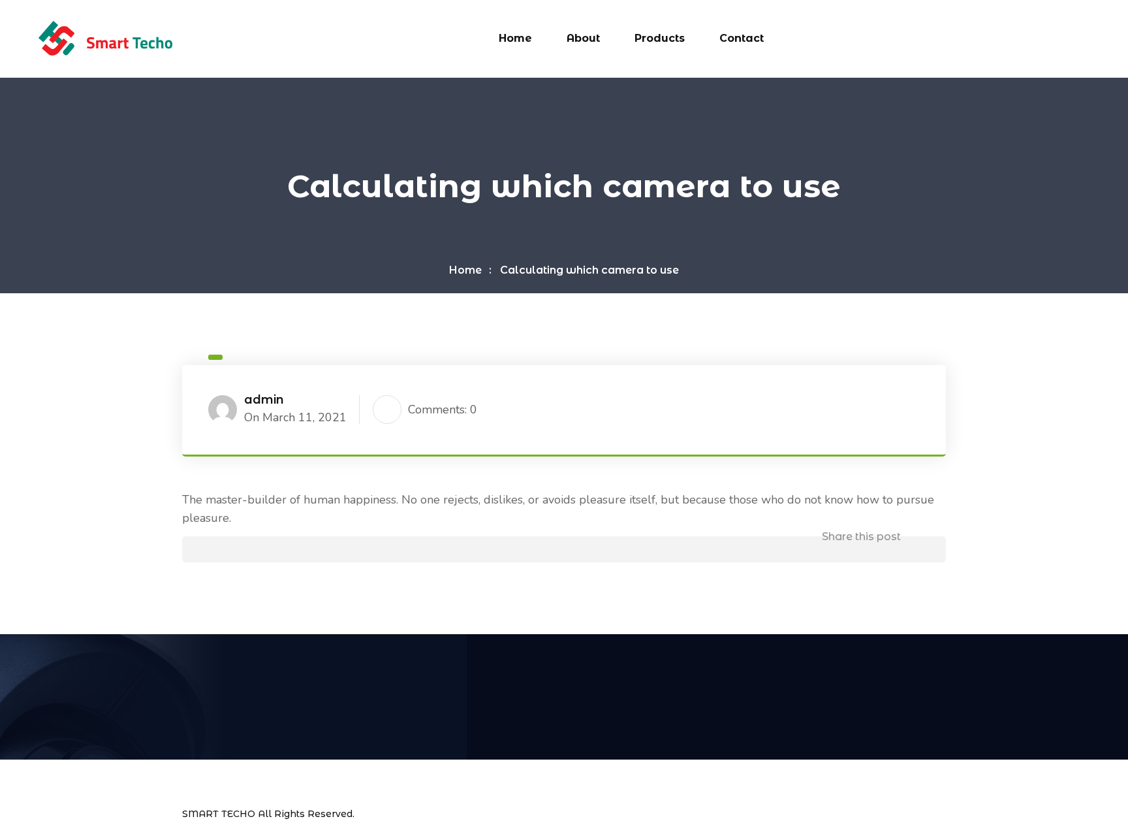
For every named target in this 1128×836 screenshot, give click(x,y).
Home (515, 38)
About (583, 38)
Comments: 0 (442, 409)
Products (659, 38)
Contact (741, 38)
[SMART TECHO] (105, 38)
